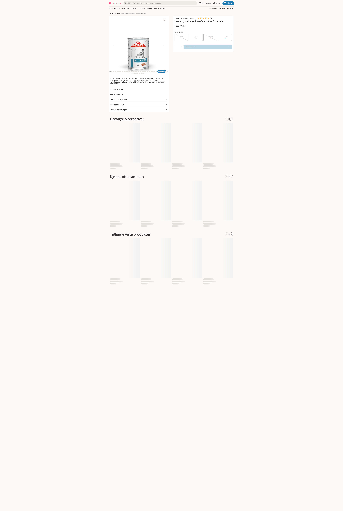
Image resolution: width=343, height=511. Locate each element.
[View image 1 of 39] (110, 71)
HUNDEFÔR (117, 9)
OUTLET (156, 9)
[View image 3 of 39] (113, 71)
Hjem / (110, 13)
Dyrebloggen (230, 9)
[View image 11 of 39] (128, 71)
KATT (127, 9)
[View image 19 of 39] (142, 71)
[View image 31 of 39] (163, 71)
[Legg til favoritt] (164, 20)
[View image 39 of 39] (143, 73)
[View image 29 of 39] (160, 71)
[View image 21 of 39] (145, 71)
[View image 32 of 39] (165, 71)
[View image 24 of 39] (151, 71)
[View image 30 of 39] (161, 71)
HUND (110, 9)
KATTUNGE (142, 9)
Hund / (114, 13)
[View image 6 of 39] (119, 71)
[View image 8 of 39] (122, 71)
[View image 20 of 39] (144, 71)
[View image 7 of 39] (120, 71)
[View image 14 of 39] (133, 71)
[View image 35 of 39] (136, 73)
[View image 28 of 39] (158, 71)
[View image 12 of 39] (129, 71)
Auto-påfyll (222, 9)
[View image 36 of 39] (137, 73)
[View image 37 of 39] (139, 73)
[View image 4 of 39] (115, 71)
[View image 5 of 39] (117, 71)
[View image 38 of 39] (141, 73)
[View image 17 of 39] (138, 71)
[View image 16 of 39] (136, 71)
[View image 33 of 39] (167, 71)
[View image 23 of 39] (149, 71)
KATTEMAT (134, 9)
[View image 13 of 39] (131, 71)
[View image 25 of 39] (153, 71)
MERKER (162, 9)
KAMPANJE (149, 9)
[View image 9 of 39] (124, 71)
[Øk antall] (182, 47)
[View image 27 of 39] (156, 71)
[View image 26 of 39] (154, 71)
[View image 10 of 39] (126, 71)
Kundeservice (213, 9)
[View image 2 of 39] (111, 71)
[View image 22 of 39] (147, 71)
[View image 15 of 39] (135, 71)
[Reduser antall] (176, 47)
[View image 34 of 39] (134, 73)
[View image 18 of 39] (140, 71)
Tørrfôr (118, 13)
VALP (123, 9)
